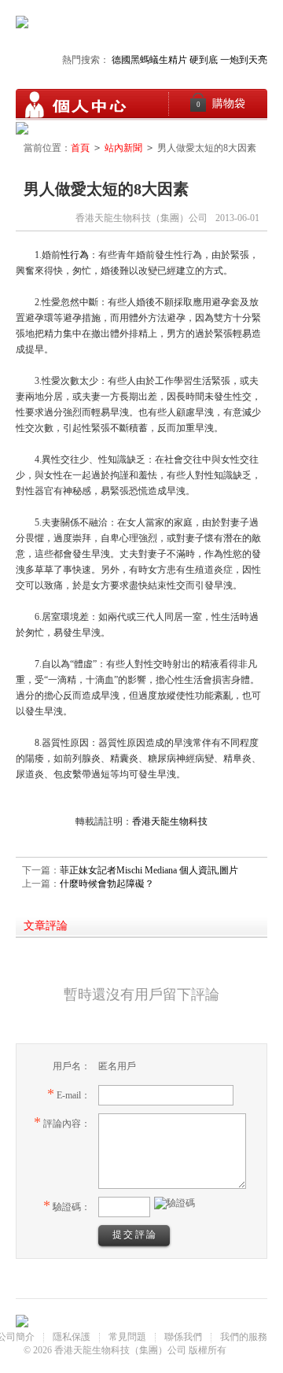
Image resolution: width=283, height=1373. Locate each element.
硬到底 (203, 59)
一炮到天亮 (243, 59)
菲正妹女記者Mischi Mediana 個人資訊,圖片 (149, 870)
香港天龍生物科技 (170, 821)
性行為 (75, 254)
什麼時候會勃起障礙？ (107, 883)
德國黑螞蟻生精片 (149, 59)
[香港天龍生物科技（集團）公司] (75, 104)
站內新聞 (123, 147)
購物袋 (221, 103)
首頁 (80, 147)
